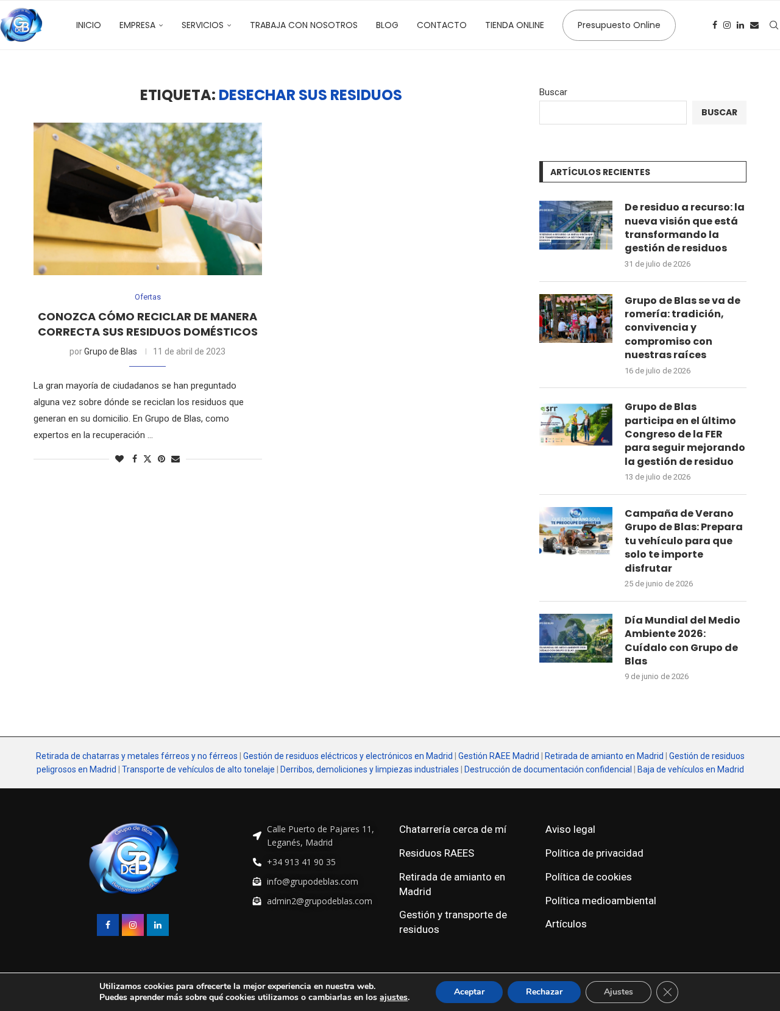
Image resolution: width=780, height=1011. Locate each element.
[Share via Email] (175, 459)
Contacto (442, 25)
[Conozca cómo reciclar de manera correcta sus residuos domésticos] (148, 199)
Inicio (88, 25)
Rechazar (544, 992)
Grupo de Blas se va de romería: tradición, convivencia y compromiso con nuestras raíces (682, 328)
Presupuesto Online (619, 25)
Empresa (137, 25)
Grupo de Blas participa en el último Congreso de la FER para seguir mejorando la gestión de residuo (685, 434)
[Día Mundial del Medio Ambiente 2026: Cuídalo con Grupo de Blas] (575, 638)
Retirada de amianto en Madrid (604, 756)
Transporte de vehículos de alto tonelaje (198, 769)
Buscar (553, 92)
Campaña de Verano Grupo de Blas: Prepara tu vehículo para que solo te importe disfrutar (684, 541)
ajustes (394, 997)
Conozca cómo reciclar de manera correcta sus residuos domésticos (148, 324)
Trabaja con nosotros (304, 25)
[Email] (754, 25)
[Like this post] (119, 459)
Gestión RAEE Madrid (498, 756)
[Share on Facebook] (134, 459)
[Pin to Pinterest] (161, 459)
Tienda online (514, 25)
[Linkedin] (740, 25)
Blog (387, 25)
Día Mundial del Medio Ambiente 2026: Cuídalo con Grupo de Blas (682, 641)
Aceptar (469, 992)
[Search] (774, 25)
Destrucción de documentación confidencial (548, 769)
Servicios (203, 25)
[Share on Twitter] (147, 458)
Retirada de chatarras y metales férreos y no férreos (137, 756)
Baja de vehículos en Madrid (690, 769)
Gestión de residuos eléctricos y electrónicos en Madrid (348, 756)
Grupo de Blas (110, 351)
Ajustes (618, 992)
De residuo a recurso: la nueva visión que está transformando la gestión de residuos (685, 228)
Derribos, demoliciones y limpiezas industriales (369, 769)
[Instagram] (727, 25)
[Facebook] (714, 25)
